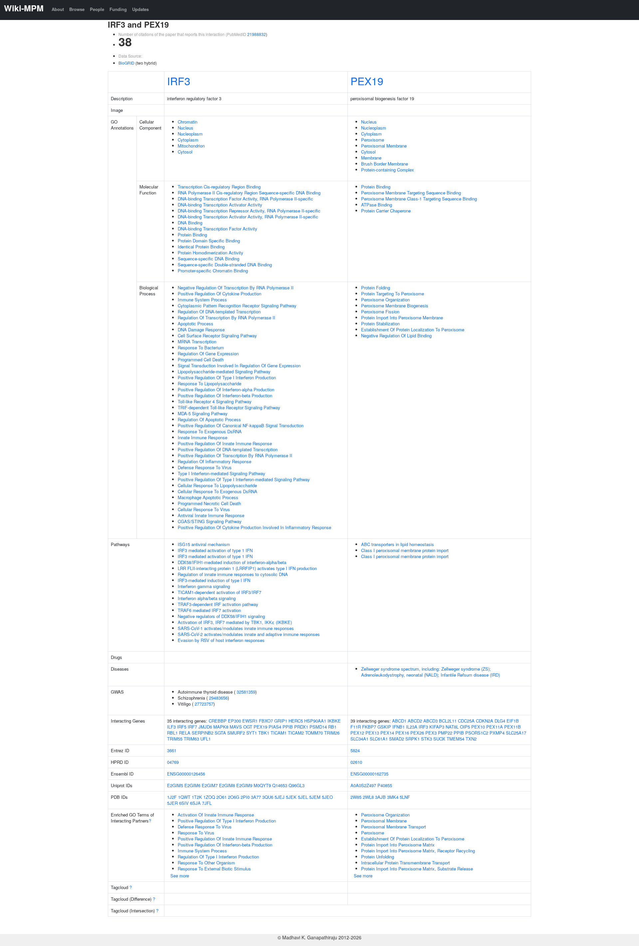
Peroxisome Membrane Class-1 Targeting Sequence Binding (419, 198)
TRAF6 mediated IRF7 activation (209, 610)
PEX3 (431, 733)
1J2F (172, 797)
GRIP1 (280, 721)
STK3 (426, 739)
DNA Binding (190, 222)
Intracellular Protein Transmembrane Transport (405, 862)
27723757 (204, 704)
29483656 (218, 698)
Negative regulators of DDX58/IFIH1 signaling (221, 616)
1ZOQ (209, 797)
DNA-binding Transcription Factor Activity (217, 228)
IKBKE (334, 721)
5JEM (314, 797)
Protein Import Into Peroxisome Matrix (398, 844)
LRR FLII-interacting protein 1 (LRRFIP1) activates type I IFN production (247, 568)
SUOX (439, 739)
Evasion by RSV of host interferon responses (221, 640)
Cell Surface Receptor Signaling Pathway (217, 335)
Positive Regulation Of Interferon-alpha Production (226, 389)
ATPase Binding (376, 204)
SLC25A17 (516, 733)
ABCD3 (430, 721)
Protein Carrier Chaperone (386, 210)
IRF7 (192, 727)
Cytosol (185, 152)
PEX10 (478, 727)
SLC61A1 (379, 739)
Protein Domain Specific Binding (209, 240)
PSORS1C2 (476, 733)
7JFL (207, 803)
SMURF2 (236, 733)
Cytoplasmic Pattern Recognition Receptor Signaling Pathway (237, 305)
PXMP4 (497, 733)
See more (179, 875)
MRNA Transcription (197, 341)
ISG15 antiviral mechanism (204, 544)
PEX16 (402, 733)
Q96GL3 (297, 785)
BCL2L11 (448, 721)
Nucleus (185, 128)
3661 (171, 750)
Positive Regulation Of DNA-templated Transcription (228, 449)
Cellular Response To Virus (204, 509)
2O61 (221, 797)
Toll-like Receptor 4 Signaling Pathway (215, 401)
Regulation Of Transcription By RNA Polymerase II (226, 317)
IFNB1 (398, 727)
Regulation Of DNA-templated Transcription (219, 311)
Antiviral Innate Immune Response (211, 515)
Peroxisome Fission (380, 311)
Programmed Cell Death (201, 359)
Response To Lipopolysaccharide (209, 383)
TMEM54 (455, 739)
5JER (172, 803)
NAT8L (452, 727)
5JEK (291, 797)
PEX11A (494, 727)
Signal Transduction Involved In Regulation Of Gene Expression (239, 365)
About (58, 9)
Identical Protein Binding (201, 246)
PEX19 (366, 80)
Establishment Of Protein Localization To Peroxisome (412, 329)
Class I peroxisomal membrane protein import (405, 550)
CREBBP (218, 721)
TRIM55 (174, 739)
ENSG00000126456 (186, 774)
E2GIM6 (192, 785)
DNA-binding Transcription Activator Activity (220, 204)
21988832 (256, 34)
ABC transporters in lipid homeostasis (397, 544)
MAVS (236, 727)
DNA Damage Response (201, 329)
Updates (140, 9)
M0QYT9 (262, 785)
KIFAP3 (436, 727)
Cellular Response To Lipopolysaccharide (217, 485)
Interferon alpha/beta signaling (207, 598)
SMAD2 (396, 739)
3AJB (380, 797)
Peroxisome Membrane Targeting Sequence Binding (411, 192)
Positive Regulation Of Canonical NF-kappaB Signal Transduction (241, 425)
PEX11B (512, 727)
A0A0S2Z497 (363, 785)
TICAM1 (279, 733)
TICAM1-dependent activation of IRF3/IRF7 (219, 592)
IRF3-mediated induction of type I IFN (214, 580)
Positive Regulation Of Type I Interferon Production (227, 377)
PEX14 (387, 733)
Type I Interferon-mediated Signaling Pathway (221, 473)
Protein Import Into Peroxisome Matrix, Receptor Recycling (418, 850)
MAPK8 (220, 727)
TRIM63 (191, 739)
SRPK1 (412, 739)
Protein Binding (192, 234)
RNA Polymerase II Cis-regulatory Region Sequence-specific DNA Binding (249, 192)
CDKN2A (484, 721)
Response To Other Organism (206, 862)
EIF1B (513, 721)
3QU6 (267, 797)
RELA (184, 733)
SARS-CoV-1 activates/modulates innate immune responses (236, 628)
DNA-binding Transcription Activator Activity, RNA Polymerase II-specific (248, 216)
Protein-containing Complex (387, 169)
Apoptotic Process (195, 323)
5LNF (405, 797)
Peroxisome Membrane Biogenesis (394, 305)
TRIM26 (331, 733)
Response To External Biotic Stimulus (214, 868)
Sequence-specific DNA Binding (208, 258)
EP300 (234, 721)
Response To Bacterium (201, 347)
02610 (356, 762)
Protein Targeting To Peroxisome (392, 293)
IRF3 (178, 80)
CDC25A (466, 721)
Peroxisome (372, 140)
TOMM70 (314, 733)
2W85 (355, 797)
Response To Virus (196, 832)
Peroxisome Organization (385, 299)
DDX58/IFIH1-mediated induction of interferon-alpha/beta (232, 562)
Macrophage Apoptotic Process (208, 497)
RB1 (332, 727)
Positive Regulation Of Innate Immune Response (225, 443)
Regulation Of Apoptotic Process (209, 419)
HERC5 (296, 721)
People (97, 9)
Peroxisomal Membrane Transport (393, 826)
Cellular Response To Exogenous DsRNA (217, 491)
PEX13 (372, 733)
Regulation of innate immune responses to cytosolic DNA (233, 574)
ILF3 (171, 727)
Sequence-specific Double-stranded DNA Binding (225, 264)
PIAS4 (275, 727)
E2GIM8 (227, 785)
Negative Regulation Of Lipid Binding (396, 335)
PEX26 (417, 733)
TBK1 (263, 733)
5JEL (303, 797)
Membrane (371, 158)
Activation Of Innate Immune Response (216, 814)
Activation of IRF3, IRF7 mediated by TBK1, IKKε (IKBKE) (235, 622)
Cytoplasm (188, 140)
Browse (77, 9)
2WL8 (368, 797)
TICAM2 (296, 733)
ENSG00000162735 (369, 774)
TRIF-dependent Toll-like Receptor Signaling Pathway (229, 407)
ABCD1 (399, 721)
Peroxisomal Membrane (384, 146)
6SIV (184, 803)
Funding (118, 9)
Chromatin (187, 122)
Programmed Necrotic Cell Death (209, 503)
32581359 (246, 692)
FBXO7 (266, 721)
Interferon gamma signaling (204, 586)
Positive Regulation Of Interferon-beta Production (225, 395)
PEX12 (357, 733)
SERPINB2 (202, 733)
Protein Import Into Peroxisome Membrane (402, 317)
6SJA (195, 803)
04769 (173, 762)
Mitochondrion (191, 146)
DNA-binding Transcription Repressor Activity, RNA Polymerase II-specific (249, 210)
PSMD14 (318, 727)
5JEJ (280, 797)
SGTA (220, 733)
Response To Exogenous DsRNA (210, 431)
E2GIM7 (210, 785)
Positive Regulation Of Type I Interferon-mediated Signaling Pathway (244, 479)
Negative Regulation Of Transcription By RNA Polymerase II (236, 287)
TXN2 (471, 739)
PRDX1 (301, 727)
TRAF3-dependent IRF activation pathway (218, 604)
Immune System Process (202, 299)
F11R (355, 727)
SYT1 (251, 733)
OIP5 (465, 727)
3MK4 (392, 797)
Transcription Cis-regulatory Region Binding (219, 186)
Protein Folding (375, 287)
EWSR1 (250, 721)
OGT (247, 727)
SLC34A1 (359, 739)
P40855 (384, 785)
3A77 (256, 797)
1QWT (184, 797)
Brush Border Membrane (384, 163)
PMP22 (445, 733)
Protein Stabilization (380, 323)
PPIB (288, 727)
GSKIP (384, 727)
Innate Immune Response (202, 437)
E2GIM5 (175, 785)
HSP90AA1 (315, 721)
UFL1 (205, 739)
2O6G (233, 797)
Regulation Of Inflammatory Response (214, 461)
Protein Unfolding (377, 856)
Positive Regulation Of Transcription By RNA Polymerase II (235, 455)
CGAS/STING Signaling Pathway (210, 521)
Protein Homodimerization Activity (210, 252)
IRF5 (181, 727)
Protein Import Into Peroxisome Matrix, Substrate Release (417, 868)
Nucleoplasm (190, 134)
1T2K (197, 797)
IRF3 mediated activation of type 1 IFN (215, 550)
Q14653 (279, 785)
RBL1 (172, 733)
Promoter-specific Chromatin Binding (213, 270)
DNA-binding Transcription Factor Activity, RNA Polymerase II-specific (245, 198)
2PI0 (245, 797)
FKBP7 (369, 727)
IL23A (411, 727)
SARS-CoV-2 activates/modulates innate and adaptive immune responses (249, 634)
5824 (355, 750)
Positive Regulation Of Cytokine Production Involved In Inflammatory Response (254, 527)
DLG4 (500, 721)
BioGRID (126, 63)
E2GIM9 (244, 785)
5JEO (327, 797)
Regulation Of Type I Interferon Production (218, 856)
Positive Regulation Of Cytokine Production (219, 293)
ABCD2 (415, 721)
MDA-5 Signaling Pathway (203, 413)
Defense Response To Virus (205, 467)
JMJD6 (205, 727)
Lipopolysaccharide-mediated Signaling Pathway (224, 371)
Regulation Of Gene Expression (208, 353)
